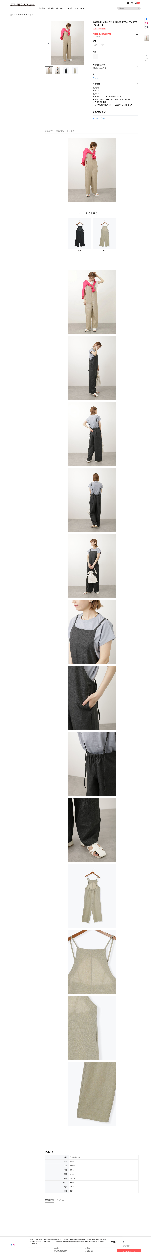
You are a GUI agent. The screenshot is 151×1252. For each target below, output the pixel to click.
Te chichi (96, 78)
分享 (96, 118)
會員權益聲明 (89, 1251)
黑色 (95, 45)
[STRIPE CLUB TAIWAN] (22, 5)
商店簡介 (56, 1248)
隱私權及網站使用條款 (60, 1251)
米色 (102, 45)
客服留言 (88, 1248)
